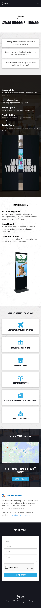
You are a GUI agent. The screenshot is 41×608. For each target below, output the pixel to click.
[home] (5, 3)
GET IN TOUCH (20, 479)
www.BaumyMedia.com (20, 515)
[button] (37, 3)
